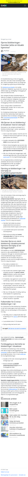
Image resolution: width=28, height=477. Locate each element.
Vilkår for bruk (5, 472)
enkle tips (23, 354)
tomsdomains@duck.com (14, 2)
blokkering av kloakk (8, 87)
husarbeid (4, 352)
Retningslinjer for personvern (9, 475)
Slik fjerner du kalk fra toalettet (17, 328)
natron (15, 316)
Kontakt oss (22, 475)
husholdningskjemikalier (11, 117)
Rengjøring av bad (6, 39)
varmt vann (6, 157)
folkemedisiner (13, 389)
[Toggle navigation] (25, 5)
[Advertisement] (14, 22)
